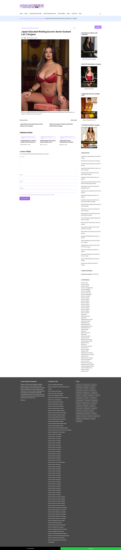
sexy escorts (85, 410)
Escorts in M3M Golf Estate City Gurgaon (57, 419)
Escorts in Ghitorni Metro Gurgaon (55, 404)
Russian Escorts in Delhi (36, 13)
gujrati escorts (91, 395)
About (26, 13)
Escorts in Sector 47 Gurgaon (54, 481)
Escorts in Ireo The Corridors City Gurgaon (57, 412)
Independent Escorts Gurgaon (87, 354)
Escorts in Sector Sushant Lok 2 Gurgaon (30, 28)
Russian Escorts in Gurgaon (87, 357)
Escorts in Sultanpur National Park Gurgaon (57, 529)
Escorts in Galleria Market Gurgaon (55, 402)
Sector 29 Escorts (85, 347)
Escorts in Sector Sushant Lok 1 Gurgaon (57, 509)
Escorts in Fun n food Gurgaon (54, 399)
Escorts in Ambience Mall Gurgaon (55, 384)
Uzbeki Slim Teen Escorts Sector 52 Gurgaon (90, 160)
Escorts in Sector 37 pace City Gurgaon (56, 462)
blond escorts (86, 387)
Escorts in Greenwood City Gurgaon (56, 406)
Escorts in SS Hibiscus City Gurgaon (56, 527)
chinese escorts (79, 392)
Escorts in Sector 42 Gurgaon (54, 470)
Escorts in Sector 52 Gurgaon (54, 486)
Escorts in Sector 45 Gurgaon (54, 477)
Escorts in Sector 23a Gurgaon (54, 447)
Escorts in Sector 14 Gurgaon (54, 438)
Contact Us (74, 13)
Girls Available (61, 13)
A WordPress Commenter (86, 274)
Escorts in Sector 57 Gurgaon (54, 494)
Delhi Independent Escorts (86, 326)
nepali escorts (92, 405)
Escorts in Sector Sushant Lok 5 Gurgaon (57, 518)
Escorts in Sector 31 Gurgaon (54, 453)
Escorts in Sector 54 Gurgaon (54, 488)
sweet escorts (94, 413)
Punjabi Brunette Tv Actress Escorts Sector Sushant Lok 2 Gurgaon (28, 141)
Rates (68, 13)
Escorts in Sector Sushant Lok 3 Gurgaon (57, 514)
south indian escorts (80, 413)
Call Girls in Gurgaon (85, 306)
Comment (22, 156)
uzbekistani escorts (86, 418)
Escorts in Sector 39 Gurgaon (54, 466)
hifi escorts (97, 395)
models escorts (85, 405)
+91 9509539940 (30, 548)
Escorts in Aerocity (85, 284)
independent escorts (80, 400)
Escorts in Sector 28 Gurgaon (54, 451)
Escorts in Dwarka (85, 286)
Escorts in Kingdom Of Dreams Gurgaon (56, 414)
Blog (80, 13)
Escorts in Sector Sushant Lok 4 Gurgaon (57, 516)
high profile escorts (80, 397)
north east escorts (79, 408)
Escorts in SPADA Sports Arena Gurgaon (57, 524)
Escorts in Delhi (84, 282)
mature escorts (79, 405)
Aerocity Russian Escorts (50, 13)
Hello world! (96, 274)
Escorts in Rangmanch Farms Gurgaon (56, 432)
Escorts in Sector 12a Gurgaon (54, 436)
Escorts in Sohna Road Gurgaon (55, 522)
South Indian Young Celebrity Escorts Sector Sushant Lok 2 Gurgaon (66, 141)
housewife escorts (93, 397)
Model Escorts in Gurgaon (86, 362)
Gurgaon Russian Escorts (86, 367)
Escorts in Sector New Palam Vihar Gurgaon (57, 507)
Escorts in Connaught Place (87, 287)
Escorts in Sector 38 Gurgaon (54, 464)
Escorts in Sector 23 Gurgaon (54, 445)
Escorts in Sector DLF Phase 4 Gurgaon (56, 503)
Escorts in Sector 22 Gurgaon (54, 442)
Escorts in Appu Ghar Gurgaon (54, 391)
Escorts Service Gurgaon (86, 359)
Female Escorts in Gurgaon (87, 352)
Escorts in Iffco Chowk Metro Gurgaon (56, 410)
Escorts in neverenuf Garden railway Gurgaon (58, 427)
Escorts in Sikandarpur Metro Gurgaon (56, 520)
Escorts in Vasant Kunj (86, 292)
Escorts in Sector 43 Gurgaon (54, 473)
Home (21, 13)
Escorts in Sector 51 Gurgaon (54, 483)
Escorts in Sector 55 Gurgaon (54, 490)
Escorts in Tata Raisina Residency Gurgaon (57, 533)
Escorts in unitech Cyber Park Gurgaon (56, 537)
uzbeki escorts (79, 418)
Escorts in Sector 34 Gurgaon (54, 458)
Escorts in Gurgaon (85, 297)
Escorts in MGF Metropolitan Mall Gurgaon (57, 423)
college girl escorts (86, 392)
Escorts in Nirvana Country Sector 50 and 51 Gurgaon (59, 430)
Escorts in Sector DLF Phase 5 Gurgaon (56, 505)
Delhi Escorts (84, 314)
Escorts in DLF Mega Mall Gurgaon (55, 395)
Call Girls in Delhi (84, 329)
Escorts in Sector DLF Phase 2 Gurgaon (56, 499)
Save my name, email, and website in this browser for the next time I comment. (38, 194)
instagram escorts (94, 400)
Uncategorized (51, 542)
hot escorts (86, 397)
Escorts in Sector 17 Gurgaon (54, 440)
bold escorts (92, 387)
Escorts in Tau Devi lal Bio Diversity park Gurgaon (58, 535)
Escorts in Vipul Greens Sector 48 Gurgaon (57, 540)
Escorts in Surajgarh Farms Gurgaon (56, 531)
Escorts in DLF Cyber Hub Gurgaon (55, 393)
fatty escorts (78, 395)
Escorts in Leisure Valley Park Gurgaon (56, 417)
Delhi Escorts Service (85, 316)
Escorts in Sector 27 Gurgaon (54, 449)
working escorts (79, 421)
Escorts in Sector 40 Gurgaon (54, 468)
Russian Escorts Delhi (85, 321)
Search (98, 27)
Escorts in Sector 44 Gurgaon (54, 475)
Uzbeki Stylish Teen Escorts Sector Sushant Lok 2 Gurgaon (48, 141)
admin (25, 37)
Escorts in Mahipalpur (85, 289)
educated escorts (94, 392)
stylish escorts (87, 413)
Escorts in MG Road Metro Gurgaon (56, 421)
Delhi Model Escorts (85, 322)
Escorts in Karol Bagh (85, 291)
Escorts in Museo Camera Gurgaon (55, 425)
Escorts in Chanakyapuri (86, 294)
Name (21, 174)
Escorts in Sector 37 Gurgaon (54, 460)
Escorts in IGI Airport (85, 296)
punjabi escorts (94, 408)
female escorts (85, 395)
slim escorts (91, 410)
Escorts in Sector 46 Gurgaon (54, 479)
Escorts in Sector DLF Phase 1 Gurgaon (56, 496)
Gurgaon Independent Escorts (87, 366)
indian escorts (87, 400)
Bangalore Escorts (85, 342)
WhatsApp (91, 548)
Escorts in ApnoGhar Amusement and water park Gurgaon (58, 388)
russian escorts (79, 410)
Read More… (23, 400)
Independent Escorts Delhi (86, 319)
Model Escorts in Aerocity (86, 339)
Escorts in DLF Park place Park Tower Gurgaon (58, 397)
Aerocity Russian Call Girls (86, 341)
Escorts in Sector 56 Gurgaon (54, 492)
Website (21, 188)
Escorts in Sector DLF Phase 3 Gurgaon (56, 501)
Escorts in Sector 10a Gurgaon (54, 434)
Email (21, 181)
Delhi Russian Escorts (85, 324)
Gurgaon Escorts (84, 351)
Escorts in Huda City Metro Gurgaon (56, 408)
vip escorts (93, 418)
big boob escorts (79, 387)
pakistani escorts (86, 408)
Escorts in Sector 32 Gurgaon (54, 455)
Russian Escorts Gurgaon (86, 346)
